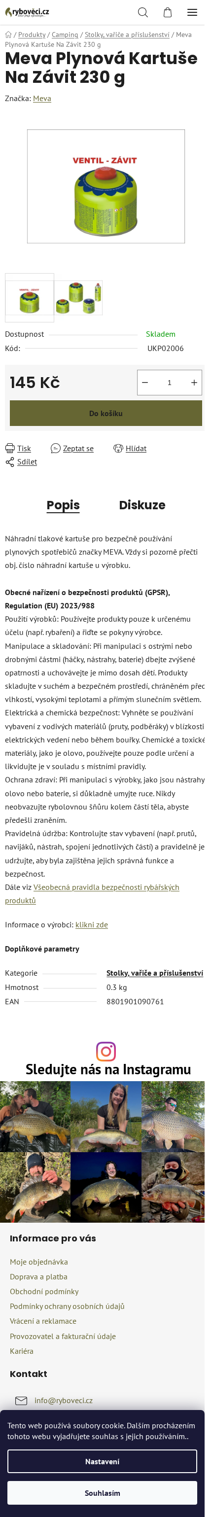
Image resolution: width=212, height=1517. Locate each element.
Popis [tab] (63, 505)
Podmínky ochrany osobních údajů (67, 1306)
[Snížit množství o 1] (145, 382)
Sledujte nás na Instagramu (108, 1069)
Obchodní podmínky (44, 1291)
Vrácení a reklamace (43, 1321)
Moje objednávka (39, 1262)
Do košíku (106, 413)
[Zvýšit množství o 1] (194, 382)
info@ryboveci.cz (64, 1400)
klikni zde (91, 924)
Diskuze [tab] (142, 505)
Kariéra (22, 1351)
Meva (42, 98)
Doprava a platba (39, 1276)
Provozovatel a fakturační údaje (63, 1336)
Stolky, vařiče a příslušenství (154, 973)
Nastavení (102, 1461)
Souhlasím (102, 1493)
